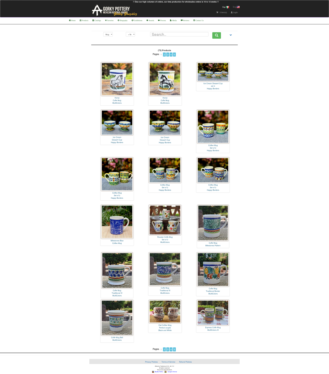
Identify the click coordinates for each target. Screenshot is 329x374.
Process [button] (163, 20)
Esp (224, 7)
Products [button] (84, 20)
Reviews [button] (186, 20)
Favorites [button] (110, 20)
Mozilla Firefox (158, 372)
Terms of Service (168, 362)
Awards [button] (151, 20)
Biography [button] (123, 20)
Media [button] (174, 20)
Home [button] (73, 20)
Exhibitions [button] (137, 20)
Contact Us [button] (199, 20)
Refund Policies (185, 362)
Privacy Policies (151, 362)
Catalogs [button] (97, 20)
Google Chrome (171, 372)
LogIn (235, 12)
